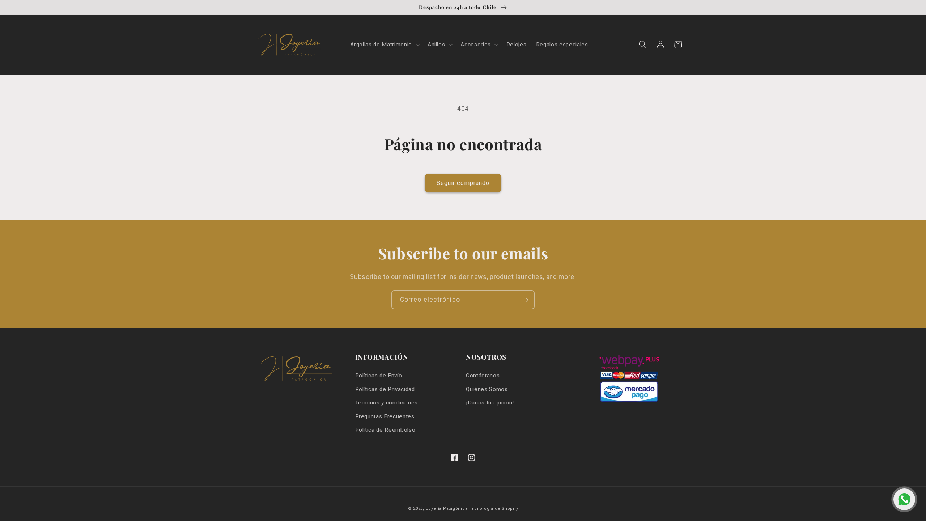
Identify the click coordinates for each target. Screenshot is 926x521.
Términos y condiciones (386, 402)
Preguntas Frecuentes (385, 416)
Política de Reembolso (385, 430)
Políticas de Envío (378, 375)
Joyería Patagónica (447, 508)
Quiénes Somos (487, 389)
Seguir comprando (463, 182)
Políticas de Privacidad (385, 389)
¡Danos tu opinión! (490, 402)
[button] (383, 45)
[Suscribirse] (525, 300)
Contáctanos (483, 375)
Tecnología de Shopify (493, 508)
